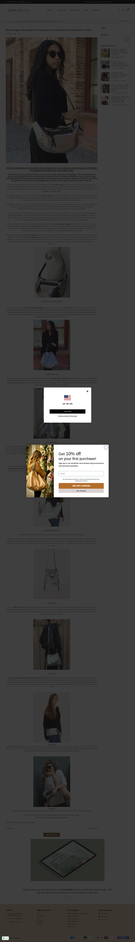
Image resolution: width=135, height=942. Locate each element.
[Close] (87, 391)
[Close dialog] (106, 447)
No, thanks (81, 490)
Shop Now (67, 411)
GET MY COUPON (81, 485)
